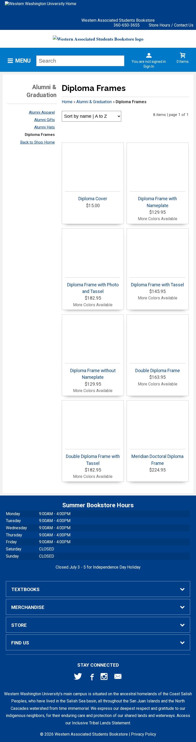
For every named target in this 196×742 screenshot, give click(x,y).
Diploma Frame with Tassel (157, 284)
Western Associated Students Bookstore (118, 20)
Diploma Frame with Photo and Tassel (93, 288)
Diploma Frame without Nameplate (93, 374)
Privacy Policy (143, 734)
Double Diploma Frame (157, 370)
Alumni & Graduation (94, 101)
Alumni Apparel (42, 112)
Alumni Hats (44, 127)
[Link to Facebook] (91, 677)
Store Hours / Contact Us (171, 25)
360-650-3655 (127, 25)
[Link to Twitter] (78, 677)
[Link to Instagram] (105, 677)
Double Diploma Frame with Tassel (93, 460)
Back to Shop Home (37, 142)
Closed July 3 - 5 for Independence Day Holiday (98, 567)
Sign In (148, 66)
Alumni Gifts (44, 119)
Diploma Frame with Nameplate (157, 202)
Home (67, 101)
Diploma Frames (40, 134)
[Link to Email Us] (118, 677)
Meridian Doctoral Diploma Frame (157, 460)
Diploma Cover (92, 198)
